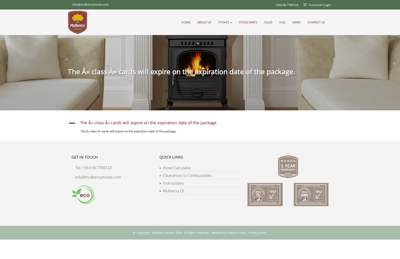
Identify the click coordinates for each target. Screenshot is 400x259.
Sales (268, 22)
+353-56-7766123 (286, 5)
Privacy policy (257, 232)
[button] (200, 123)
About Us (204, 22)
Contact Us (316, 22)
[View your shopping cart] (303, 5)
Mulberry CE (173, 190)
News (296, 22)
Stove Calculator (177, 167)
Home (185, 22)
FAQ (282, 22)
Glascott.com (236, 232)
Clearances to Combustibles (187, 175)
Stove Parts (248, 22)
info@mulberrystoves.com (98, 177)
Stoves (224, 22)
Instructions (173, 183)
